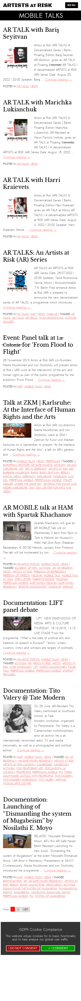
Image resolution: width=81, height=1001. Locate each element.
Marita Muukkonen (53, 667)
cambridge (44, 765)
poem (68, 772)
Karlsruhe (44, 476)
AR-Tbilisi (31, 318)
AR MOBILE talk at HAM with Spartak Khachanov (38, 511)
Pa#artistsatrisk (43, 579)
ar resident (65, 568)
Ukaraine (54, 587)
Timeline (52, 314)
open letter (23, 579)
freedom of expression (50, 572)
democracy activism (60, 885)
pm (61, 772)
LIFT (35, 667)
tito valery (46, 780)
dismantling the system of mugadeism (30, 889)
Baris (34, 473)
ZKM (31, 488)
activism (45, 568)
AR (54, 568)
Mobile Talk (52, 576)
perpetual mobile (21, 480)
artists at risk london (19, 765)
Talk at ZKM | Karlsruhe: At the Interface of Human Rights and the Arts (39, 409)
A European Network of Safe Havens (39, 463)
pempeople (23, 772)
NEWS (34, 86)
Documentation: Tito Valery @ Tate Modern (34, 694)
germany (29, 476)
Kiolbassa (59, 476)
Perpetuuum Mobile (48, 480)
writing (60, 780)
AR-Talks (18, 318)
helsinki (36, 576)
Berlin (65, 473)
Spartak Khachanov (32, 587)
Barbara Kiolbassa (16, 473)
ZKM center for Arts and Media (37, 490)
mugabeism (21, 892)
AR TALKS (23, 86)
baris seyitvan (49, 473)
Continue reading (58, 79)
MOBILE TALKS (33, 387)
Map (33, 314)
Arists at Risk (42, 663)
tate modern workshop (20, 780)
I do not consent (22, 948)
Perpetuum (53, 461)
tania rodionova (51, 318)
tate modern (63, 776)
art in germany (36, 469)
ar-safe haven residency (35, 761)
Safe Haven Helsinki (43, 583)
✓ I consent (58, 948)
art (21, 469)
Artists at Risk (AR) (60, 469)
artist (7, 572)
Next (25, 909)
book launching (32, 885)
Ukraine (67, 587)
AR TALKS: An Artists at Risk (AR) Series (36, 256)
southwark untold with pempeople (28, 776)
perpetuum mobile (15, 583)
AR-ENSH (59, 465)
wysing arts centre (17, 783)
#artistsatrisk (12, 881)
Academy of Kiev (26, 568)
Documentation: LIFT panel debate (33, 606)
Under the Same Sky (28, 484)
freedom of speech (16, 576)
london (9, 772)
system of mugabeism (50, 896)
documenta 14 (55, 768)
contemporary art (29, 768)
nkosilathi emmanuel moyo (50, 892)
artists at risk (22, 572)
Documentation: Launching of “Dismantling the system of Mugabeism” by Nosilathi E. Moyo (37, 813)
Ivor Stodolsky (21, 667)
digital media (12, 476)
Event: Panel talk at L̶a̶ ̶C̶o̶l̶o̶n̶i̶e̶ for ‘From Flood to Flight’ (38, 344)
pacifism (62, 579)
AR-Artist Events (28, 564)
